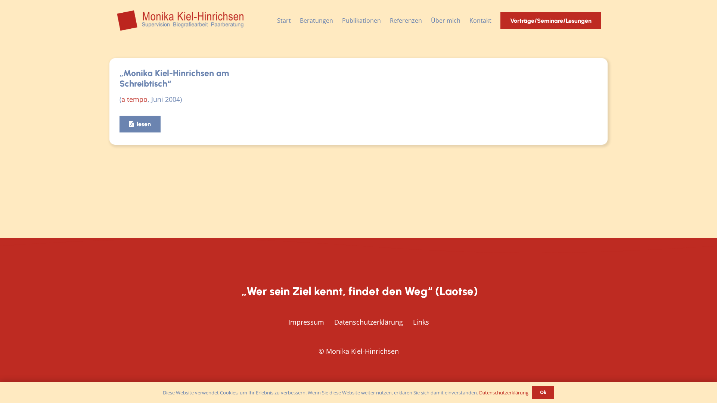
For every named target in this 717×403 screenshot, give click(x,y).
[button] (337, 20)
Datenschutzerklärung (368, 322)
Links (421, 322)
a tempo (134, 99)
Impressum (306, 322)
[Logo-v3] (181, 20)
